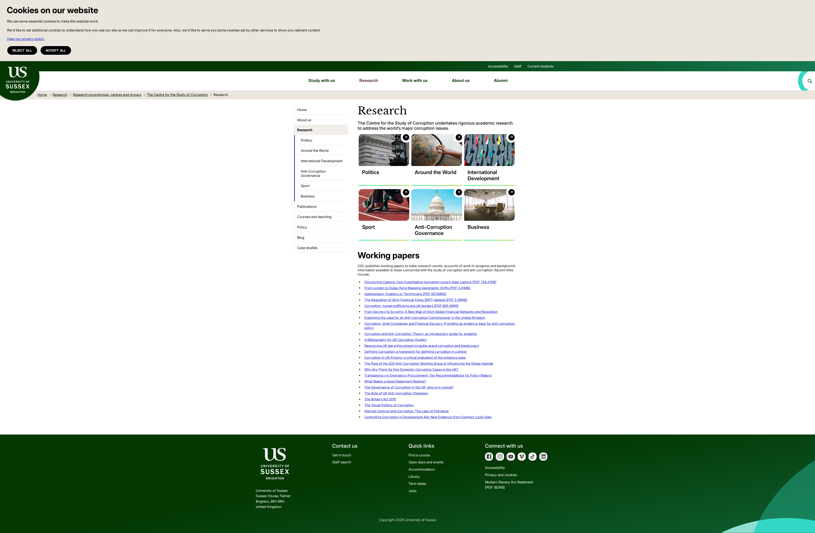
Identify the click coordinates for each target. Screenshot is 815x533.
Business (308, 196)
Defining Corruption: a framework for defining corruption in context (415, 352)
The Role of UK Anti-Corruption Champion (396, 393)
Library (414, 476)
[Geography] (436, 150)
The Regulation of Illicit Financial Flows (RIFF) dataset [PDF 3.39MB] (415, 300)
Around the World (315, 150)
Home (302, 110)
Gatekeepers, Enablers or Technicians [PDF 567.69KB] (405, 294)
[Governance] (436, 205)
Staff (517, 66)
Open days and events (426, 462)
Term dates (417, 483)
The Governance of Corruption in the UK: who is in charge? (409, 387)
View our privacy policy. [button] (26, 39)
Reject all (22, 50)
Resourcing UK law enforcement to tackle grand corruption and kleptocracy (421, 346)
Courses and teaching (314, 217)
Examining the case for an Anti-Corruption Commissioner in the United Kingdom (424, 318)
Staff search (341, 462)
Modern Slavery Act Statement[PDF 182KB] (509, 485)
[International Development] (489, 150)
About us (461, 80)
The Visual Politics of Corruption (389, 405)
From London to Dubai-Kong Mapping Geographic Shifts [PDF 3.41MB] (417, 288)
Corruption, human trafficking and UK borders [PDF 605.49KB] (411, 306)
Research (368, 80)
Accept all (56, 50)
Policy (302, 227)
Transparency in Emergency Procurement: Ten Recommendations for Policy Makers (428, 375)
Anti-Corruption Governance (313, 173)
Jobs (412, 491)
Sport (305, 186)
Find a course (419, 455)
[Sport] (384, 205)
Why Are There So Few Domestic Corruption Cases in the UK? (411, 369)
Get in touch (341, 455)
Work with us (415, 80)
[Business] (489, 205)
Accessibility (498, 66)
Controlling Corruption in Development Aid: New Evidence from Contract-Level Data (427, 417)
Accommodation (422, 469)
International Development (321, 161)
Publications (306, 206)
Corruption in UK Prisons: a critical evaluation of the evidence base (415, 358)
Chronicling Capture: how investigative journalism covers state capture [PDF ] (430, 282)
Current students (540, 66)
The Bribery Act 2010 (380, 399)
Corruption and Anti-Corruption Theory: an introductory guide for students (420, 334)
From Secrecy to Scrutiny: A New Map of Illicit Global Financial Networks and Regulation (431, 312)
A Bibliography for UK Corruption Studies (395, 340)
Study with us (321, 80)
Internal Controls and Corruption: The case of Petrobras (406, 411)
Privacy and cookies (501, 475)
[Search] (806, 80)
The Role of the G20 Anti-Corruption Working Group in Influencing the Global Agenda (428, 363)
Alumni (501, 80)
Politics (306, 140)
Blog (300, 237)
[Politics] (384, 150)
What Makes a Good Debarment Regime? (395, 381)
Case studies (307, 248)
